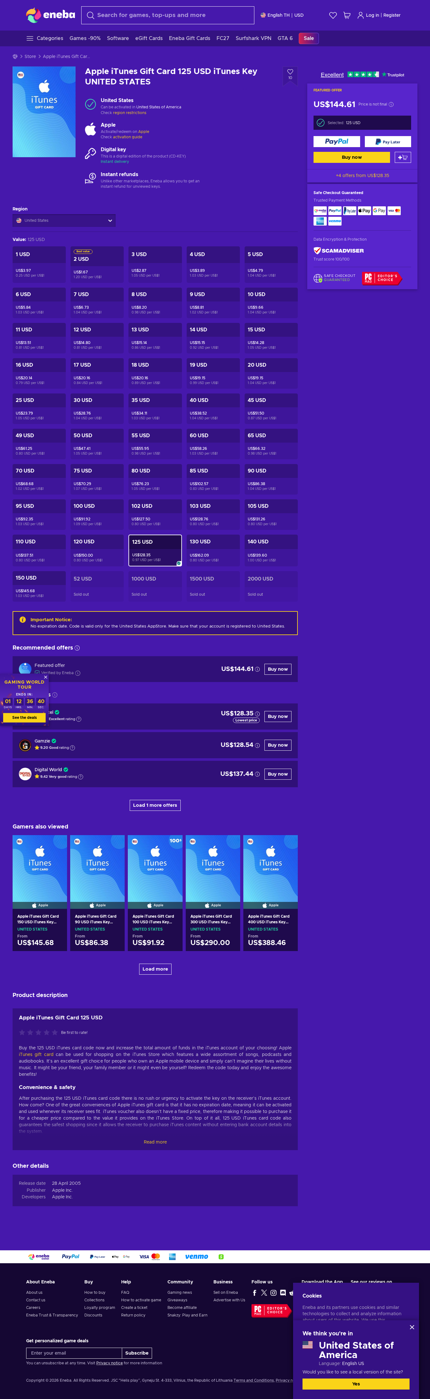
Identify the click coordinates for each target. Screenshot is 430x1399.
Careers (33, 1308)
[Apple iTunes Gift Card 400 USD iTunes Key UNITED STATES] (270, 863)
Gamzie (42, 741)
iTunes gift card (36, 1054)
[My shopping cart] (347, 15)
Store (30, 56)
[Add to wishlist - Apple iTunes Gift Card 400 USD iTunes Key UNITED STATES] (287, 845)
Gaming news (179, 1292)
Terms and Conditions (254, 1380)
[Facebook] (255, 1292)
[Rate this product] (40, 1033)
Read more (155, 1142)
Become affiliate (182, 1308)
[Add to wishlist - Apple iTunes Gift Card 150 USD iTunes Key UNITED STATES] (56, 845)
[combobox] (168, 15)
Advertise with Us (229, 1300)
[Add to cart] (403, 157)
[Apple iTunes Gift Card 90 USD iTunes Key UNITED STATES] (97, 863)
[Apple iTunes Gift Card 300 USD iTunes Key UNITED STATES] (213, 863)
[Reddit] (292, 1292)
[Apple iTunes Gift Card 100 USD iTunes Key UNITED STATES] (155, 863)
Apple (143, 132)
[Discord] (283, 1292)
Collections (94, 1300)
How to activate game (141, 1300)
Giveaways (177, 1300)
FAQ (125, 1292)
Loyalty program (99, 1308)
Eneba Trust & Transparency (52, 1315)
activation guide (127, 137)
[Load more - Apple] (90, 129)
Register (392, 15)
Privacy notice (109, 1363)
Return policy (133, 1315)
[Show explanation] (78, 719)
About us (34, 1292)
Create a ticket (134, 1308)
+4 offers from (362, 176)
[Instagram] (273, 1292)
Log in (372, 15)
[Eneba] (50, 15)
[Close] (412, 1327)
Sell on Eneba (225, 1292)
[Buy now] (337, 141)
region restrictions (129, 113)
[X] (264, 1292)
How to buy (94, 1292)
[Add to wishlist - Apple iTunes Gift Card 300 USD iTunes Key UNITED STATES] (229, 845)
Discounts (93, 1315)
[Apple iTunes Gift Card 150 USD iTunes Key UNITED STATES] (40, 863)
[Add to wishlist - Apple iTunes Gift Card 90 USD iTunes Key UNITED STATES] (114, 845)
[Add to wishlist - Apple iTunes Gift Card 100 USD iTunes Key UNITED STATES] (171, 845)
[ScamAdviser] (339, 250)
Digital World (48, 770)
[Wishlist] (333, 15)
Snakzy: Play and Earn (187, 1315)
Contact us (35, 1300)
